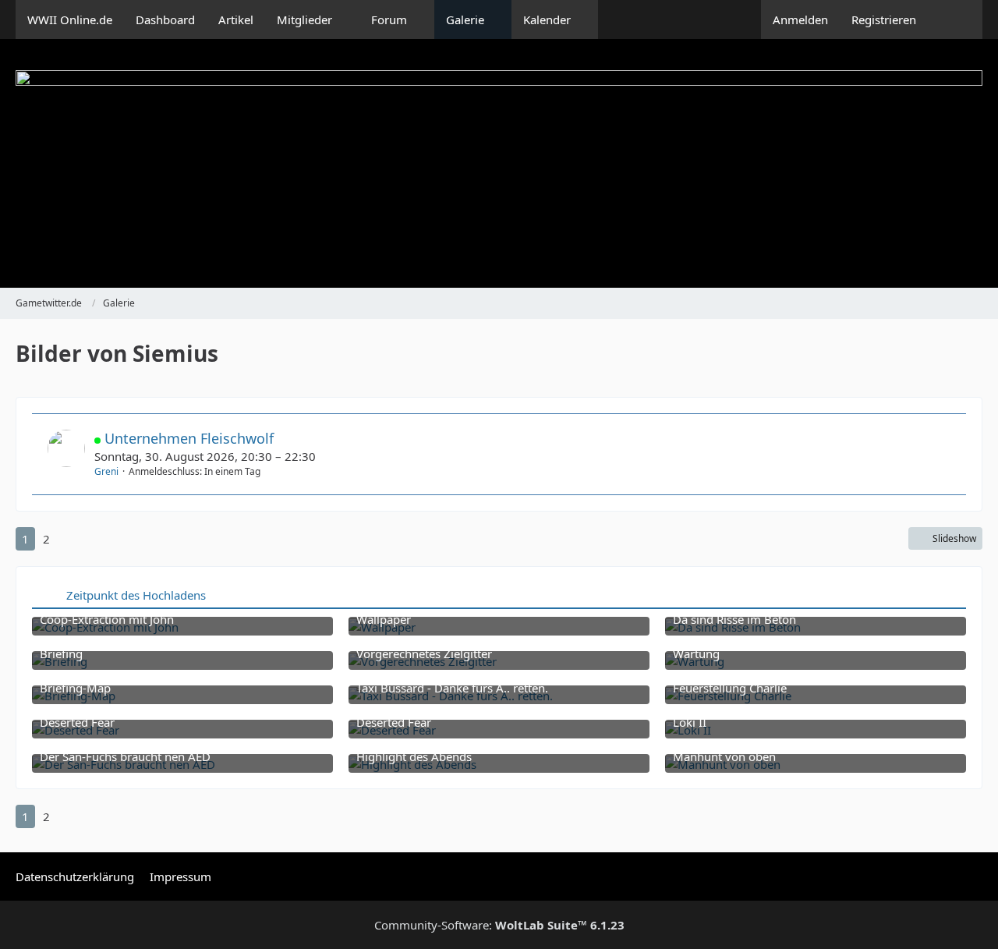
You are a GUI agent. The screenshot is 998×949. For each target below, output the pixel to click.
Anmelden (800, 19)
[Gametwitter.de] (499, 163)
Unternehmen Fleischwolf (189, 438)
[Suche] (955, 19)
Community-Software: (499, 925)
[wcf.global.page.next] (72, 539)
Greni (106, 471)
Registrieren (883, 19)
